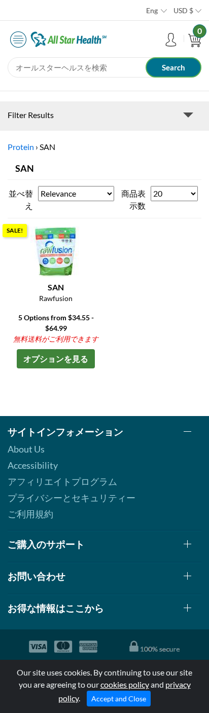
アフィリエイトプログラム (62, 481)
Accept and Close (118, 698)
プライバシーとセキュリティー (71, 497)
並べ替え (21, 199)
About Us (26, 449)
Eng (152, 10)
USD (183, 10)
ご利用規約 (30, 513)
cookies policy (124, 684)
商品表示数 (133, 199)
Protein (21, 147)
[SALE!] (55, 250)
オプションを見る (55, 358)
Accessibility (33, 465)
